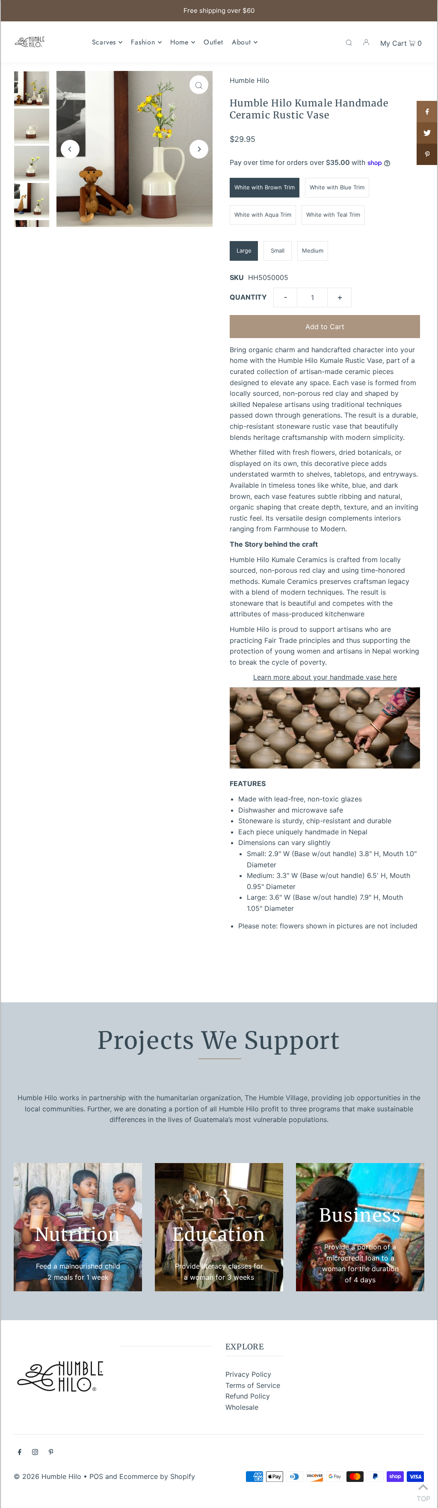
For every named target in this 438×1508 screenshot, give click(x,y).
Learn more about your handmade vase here (325, 677)
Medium (312, 250)
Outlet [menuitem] (213, 42)
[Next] (198, 149)
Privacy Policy (248, 1374)
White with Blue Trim (337, 187)
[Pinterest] (51, 1452)
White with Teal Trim (333, 214)
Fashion (143, 42)
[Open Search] (349, 42)
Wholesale (241, 1407)
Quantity (248, 297)
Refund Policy (247, 1396)
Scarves (104, 42)
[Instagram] (35, 1452)
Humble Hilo (249, 80)
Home (179, 42)
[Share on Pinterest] (427, 154)
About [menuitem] (241, 42)
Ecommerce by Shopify (157, 1476)
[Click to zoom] (198, 84)
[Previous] (70, 149)
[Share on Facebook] (427, 111)
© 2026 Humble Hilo (47, 1476)
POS (96, 1476)
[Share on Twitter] (427, 133)
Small (277, 250)
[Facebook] (19, 1452)
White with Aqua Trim (262, 214)
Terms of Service (252, 1385)
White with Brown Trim (264, 187)
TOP (423, 1496)
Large (244, 250)
